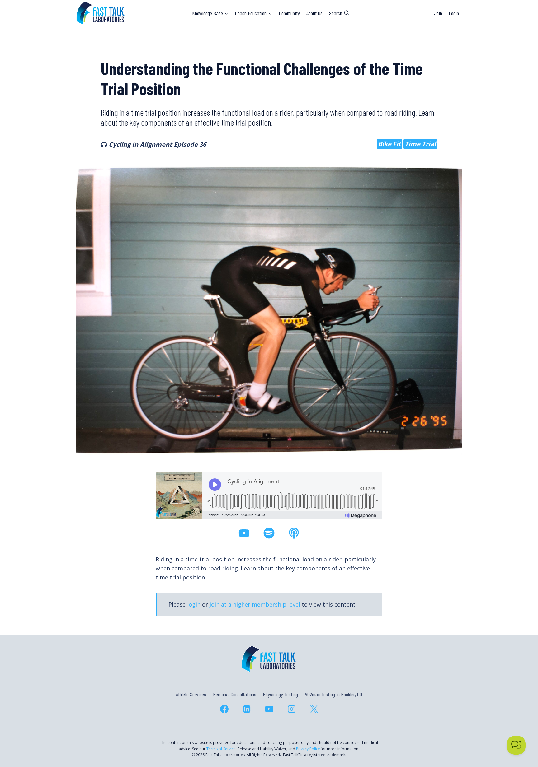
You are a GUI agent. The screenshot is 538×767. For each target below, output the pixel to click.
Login (454, 13)
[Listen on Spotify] (269, 533)
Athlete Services (191, 694)
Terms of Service (221, 748)
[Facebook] (224, 708)
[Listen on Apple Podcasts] (294, 533)
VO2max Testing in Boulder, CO (333, 694)
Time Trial (420, 144)
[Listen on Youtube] (244, 533)
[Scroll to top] (522, 735)
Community (289, 13)
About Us (314, 13)
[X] (313, 708)
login (194, 604)
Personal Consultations (234, 694)
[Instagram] (291, 708)
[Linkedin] (246, 708)
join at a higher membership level (255, 604)
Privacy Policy (308, 748)
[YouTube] (269, 708)
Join (438, 13)
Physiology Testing (280, 694)
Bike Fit (389, 144)
